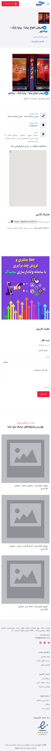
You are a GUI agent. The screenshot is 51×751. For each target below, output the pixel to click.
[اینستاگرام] (44, 643)
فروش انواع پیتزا (37, 41)
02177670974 (45, 635)
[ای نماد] (43, 728)
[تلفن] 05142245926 (30, 116)
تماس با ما (46, 708)
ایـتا (31, 228)
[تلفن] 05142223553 (14, 116)
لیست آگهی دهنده (43, 660)
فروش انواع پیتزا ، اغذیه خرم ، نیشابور (32, 606)
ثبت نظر (47, 387)
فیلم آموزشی (45, 656)
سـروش (26, 228)
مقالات (47, 704)
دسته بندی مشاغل (43, 700)
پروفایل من (46, 678)
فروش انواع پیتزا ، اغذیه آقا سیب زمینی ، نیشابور (28, 546)
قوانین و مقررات (44, 686)
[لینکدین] (40, 643)
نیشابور (43, 488)
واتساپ (9, 228)
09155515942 (33, 126)
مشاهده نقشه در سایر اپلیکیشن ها (28, 146)
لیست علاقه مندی (43, 682)
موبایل (48, 357)
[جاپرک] (33, 3)
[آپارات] (49, 643)
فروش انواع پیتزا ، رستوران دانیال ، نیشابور (31, 485)
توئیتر (15, 228)
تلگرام (20, 228)
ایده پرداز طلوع (20, 748)
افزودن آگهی (45, 664)
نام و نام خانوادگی (44, 345)
